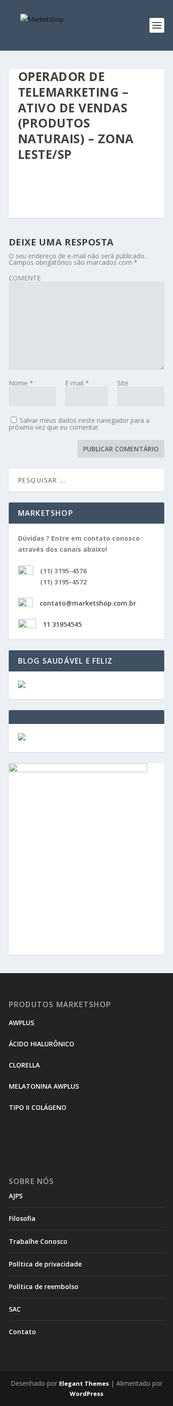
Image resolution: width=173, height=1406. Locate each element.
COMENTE (25, 278)
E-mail (77, 383)
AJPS (16, 1195)
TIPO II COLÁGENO (37, 1107)
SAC (15, 1309)
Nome (21, 383)
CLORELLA (24, 1065)
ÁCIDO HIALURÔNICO (41, 1043)
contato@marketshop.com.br (88, 603)
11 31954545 (62, 624)
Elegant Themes (84, 1383)
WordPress (86, 1393)
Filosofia (22, 1218)
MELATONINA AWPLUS (44, 1086)
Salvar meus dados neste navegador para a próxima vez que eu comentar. (79, 424)
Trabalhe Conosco (38, 1241)
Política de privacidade (45, 1264)
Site (122, 383)
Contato (22, 1331)
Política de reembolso (43, 1286)
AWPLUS (21, 1022)
